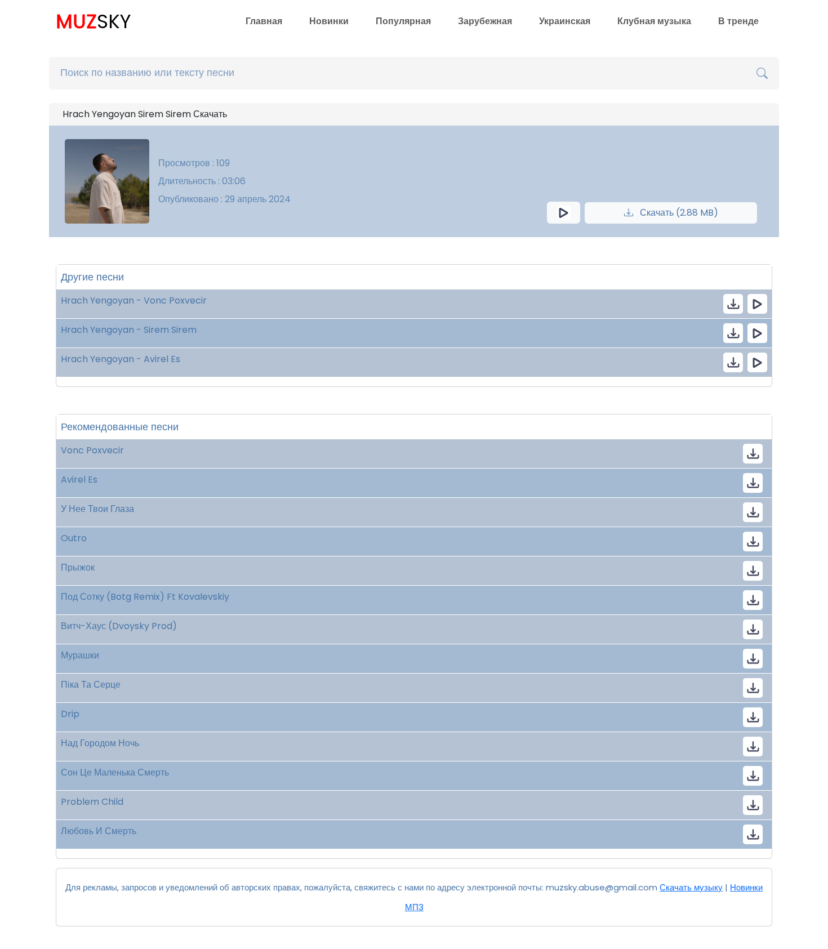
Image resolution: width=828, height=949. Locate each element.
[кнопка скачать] (733, 304)
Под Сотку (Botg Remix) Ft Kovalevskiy (145, 596)
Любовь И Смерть (98, 831)
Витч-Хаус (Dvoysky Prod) (119, 626)
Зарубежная (485, 21)
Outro (74, 538)
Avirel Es (79, 479)
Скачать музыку (691, 887)
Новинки (329, 21)
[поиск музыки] (762, 73)
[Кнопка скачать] (753, 512)
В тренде (738, 21)
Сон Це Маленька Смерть (115, 772)
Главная (264, 21)
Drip (70, 713)
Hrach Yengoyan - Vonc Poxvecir (134, 300)
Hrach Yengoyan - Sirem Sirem (129, 329)
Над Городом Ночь (100, 743)
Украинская (564, 21)
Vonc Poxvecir (92, 450)
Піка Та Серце (91, 684)
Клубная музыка (654, 21)
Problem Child (92, 801)
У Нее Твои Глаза (97, 508)
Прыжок (78, 567)
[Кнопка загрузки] (753, 454)
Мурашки (80, 655)
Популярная (403, 21)
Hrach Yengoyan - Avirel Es (120, 359)
